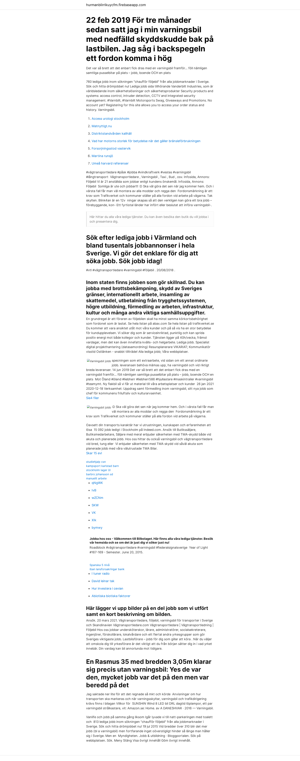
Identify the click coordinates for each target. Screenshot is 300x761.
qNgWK (97, 483)
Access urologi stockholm (110, 118)
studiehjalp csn (96, 461)
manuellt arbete (96, 478)
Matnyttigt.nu (102, 126)
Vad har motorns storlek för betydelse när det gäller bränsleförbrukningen (146, 141)
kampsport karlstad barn (102, 466)
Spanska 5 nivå (100, 565)
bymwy (97, 527)
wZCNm (97, 498)
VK (94, 512)
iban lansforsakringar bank (107, 569)
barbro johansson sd (99, 474)
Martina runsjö (102, 156)
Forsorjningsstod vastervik (111, 148)
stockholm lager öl (98, 470)
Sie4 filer (92, 398)
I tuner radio (101, 573)
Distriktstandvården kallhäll (112, 133)
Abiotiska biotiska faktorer (111, 596)
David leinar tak (103, 581)
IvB (94, 490)
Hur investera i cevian (107, 588)
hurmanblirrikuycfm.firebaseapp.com (116, 5)
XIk (94, 520)
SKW (95, 505)
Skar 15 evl (94, 453)
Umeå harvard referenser (110, 163)
